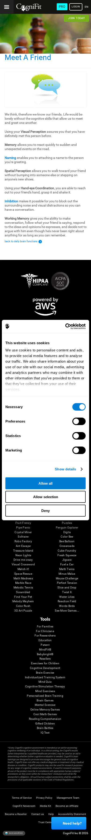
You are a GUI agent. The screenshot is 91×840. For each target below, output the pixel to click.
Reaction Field (67, 601)
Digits (67, 532)
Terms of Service (22, 797)
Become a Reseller (16, 814)
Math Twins (66, 569)
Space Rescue (23, 573)
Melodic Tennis (23, 587)
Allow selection (45, 497)
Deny (45, 510)
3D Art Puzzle (23, 610)
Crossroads (67, 546)
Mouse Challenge (67, 578)
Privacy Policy (44, 797)
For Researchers (45, 635)
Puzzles (67, 523)
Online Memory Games (45, 709)
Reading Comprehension (45, 719)
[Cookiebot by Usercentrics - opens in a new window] (65, 326)
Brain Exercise (45, 672)
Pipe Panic (23, 527)
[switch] (79, 421)
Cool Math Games (45, 714)
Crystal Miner (23, 532)
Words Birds (67, 606)
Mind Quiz (45, 681)
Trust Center (45, 822)
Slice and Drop (66, 587)
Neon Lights (23, 555)
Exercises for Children (45, 663)
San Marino (15, 833)
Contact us (37, 814)
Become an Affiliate (67, 806)
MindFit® (45, 649)
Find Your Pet (23, 596)
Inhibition (11, 201)
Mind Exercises (45, 691)
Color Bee (67, 536)
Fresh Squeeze (66, 555)
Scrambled (23, 592)
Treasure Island (23, 550)
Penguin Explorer (67, 527)
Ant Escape (23, 546)
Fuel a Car (67, 564)
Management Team (68, 797)
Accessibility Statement (72, 814)
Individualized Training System (45, 677)
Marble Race (23, 582)
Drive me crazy (23, 559)
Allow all (45, 483)
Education (45, 640)
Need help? (72, 823)
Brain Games (45, 700)
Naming (10, 158)
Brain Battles (45, 728)
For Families (45, 626)
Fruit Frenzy (23, 523)
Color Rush (23, 606)
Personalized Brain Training (45, 695)
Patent (45, 645)
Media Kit (45, 806)
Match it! (23, 569)
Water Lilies (66, 596)
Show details (65, 469)
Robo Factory (23, 541)
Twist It (67, 592)
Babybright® (45, 654)
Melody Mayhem (23, 601)
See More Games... (67, 610)
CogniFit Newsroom (24, 806)
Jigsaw (67, 559)
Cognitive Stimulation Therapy (45, 686)
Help (51, 814)
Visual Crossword (23, 564)
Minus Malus (67, 573)
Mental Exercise (45, 705)
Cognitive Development (45, 668)
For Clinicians (45, 631)
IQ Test (45, 732)
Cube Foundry (67, 550)
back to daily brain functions (21, 241)
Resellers (45, 658)
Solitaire (23, 536)
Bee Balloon (67, 541)
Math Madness (23, 578)
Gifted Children (45, 723)
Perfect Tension (67, 582)
